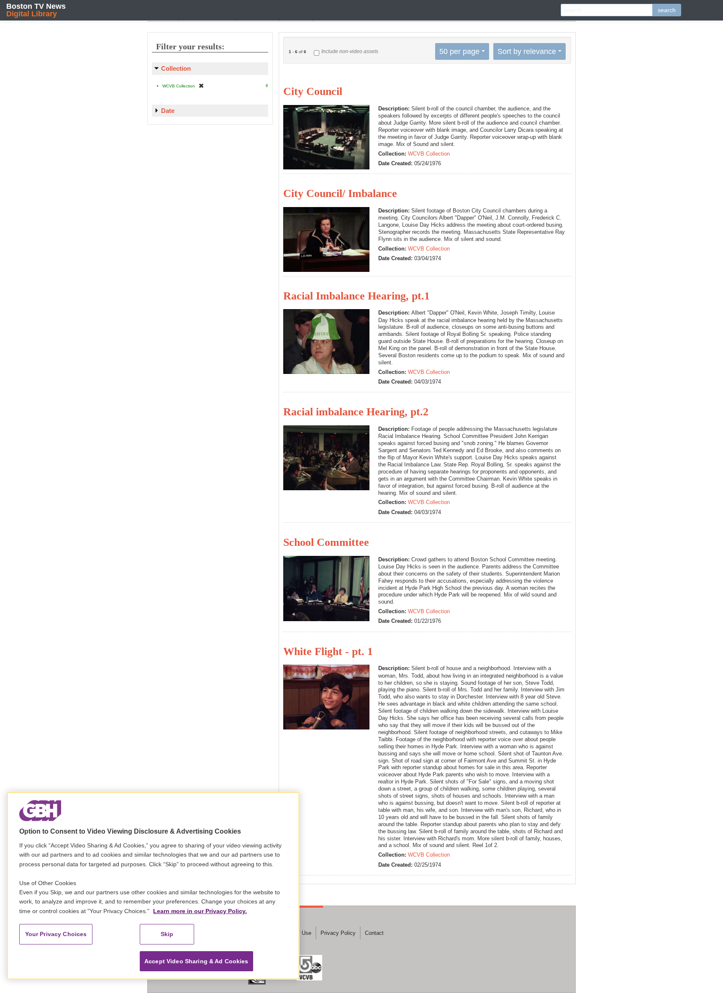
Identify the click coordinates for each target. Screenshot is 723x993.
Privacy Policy (338, 933)
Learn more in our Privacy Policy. (200, 911)
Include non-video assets (349, 51)
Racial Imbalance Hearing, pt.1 (356, 296)
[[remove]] (201, 85)
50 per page (459, 51)
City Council (312, 91)
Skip (167, 934)
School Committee (326, 542)
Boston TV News (36, 10)
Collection (176, 68)
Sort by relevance (526, 51)
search (667, 10)
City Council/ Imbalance (340, 193)
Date (167, 110)
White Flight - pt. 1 (328, 651)
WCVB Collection (429, 154)
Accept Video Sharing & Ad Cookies (196, 961)
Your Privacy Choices (56, 934)
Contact (374, 933)
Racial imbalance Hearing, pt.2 (355, 412)
